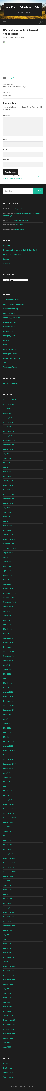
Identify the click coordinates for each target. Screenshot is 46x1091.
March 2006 (7, 1007)
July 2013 (6, 611)
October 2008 (8, 867)
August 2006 (8, 984)
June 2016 (7, 458)
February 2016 (8, 476)
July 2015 (6, 508)
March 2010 (7, 791)
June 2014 (7, 562)
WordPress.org (8, 1077)
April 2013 (7, 624)
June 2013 (7, 615)
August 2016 (8, 449)
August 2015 (8, 503)
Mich (5, 344)
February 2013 (8, 633)
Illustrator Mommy (10, 331)
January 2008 (8, 908)
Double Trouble (9, 327)
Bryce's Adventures (10, 383)
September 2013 (9, 602)
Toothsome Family (10, 367)
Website (6, 160)
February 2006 (8, 1011)
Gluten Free (19, 229)
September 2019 (9, 400)
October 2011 (8, 705)
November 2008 (9, 863)
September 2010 (9, 764)
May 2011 (7, 728)
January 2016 (8, 481)
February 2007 (8, 957)
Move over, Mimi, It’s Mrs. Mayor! (15, 85)
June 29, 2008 (8, 37)
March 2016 (7, 472)
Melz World (7, 340)
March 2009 (7, 845)
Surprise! (18, 209)
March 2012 (7, 683)
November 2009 (9, 809)
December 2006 (9, 966)
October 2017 (8, 422)
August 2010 (8, 768)
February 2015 (8, 530)
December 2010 (9, 750)
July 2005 (6, 1042)
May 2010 (7, 782)
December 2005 (9, 1020)
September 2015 (9, 499)
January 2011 (8, 746)
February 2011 (8, 741)
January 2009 (8, 854)
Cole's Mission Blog (10, 309)
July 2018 (6, 409)
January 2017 (8, 436)
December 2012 (9, 642)
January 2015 (8, 535)
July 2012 (6, 665)
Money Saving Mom (10, 349)
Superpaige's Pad (23, 6)
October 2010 (8, 759)
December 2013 (9, 588)
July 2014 (6, 557)
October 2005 (8, 1029)
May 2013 (7, 620)
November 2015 (9, 490)
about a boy (7, 94)
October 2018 (8, 404)
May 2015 (7, 517)
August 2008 (8, 876)
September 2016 (9, 445)
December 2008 (9, 858)
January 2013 (8, 638)
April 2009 (7, 840)
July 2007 (6, 935)
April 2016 (7, 467)
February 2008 (8, 903)
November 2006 (9, 971)
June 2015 (7, 512)
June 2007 (7, 939)
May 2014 (7, 566)
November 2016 (9, 440)
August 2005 (8, 1038)
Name (5, 139)
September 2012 (9, 656)
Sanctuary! (19, 225)
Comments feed (9, 1072)
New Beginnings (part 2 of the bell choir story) (20, 250)
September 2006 (9, 980)
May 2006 (7, 997)
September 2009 (9, 818)
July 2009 (6, 827)
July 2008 (6, 881)
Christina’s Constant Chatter (13, 304)
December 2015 (9, 485)
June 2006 (7, 993)
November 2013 (9, 593)
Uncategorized (11, 78)
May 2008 (7, 890)
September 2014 (9, 548)
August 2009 (8, 822)
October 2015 (8, 494)
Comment (7, 115)
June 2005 (7, 1047)
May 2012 (7, 674)
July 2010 (6, 773)
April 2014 (7, 571)
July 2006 (6, 989)
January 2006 (8, 1016)
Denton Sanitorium (10, 322)
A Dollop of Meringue (11, 300)
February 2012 (8, 687)
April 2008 (7, 894)
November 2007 (9, 917)
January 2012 (8, 692)
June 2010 (7, 777)
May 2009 (7, 836)
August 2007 (8, 930)
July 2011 (6, 719)
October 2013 (8, 598)
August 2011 (8, 714)
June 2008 (7, 885)
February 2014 (8, 579)
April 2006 (7, 1002)
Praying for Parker (10, 354)
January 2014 (8, 584)
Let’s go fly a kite (9, 336)
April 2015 (7, 521)
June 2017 (7, 427)
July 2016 (6, 454)
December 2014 (9, 539)
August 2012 (8, 660)
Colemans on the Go (10, 313)
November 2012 (9, 647)
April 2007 (7, 948)
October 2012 (8, 651)
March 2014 (7, 575)
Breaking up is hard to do (21, 220)
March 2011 (7, 737)
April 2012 (7, 678)
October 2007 (8, 921)
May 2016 (7, 463)
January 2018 (8, 418)
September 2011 (9, 710)
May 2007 (7, 944)
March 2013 (7, 629)
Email (5, 149)
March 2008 (7, 899)
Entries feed (7, 1068)
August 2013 (8, 606)
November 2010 (9, 755)
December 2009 (9, 804)
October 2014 (8, 544)
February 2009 (8, 849)
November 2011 (9, 701)
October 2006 (8, 975)
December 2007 (9, 912)
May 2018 (7, 413)
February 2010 (8, 795)
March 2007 (7, 953)
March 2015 (7, 526)
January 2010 (8, 800)
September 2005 (9, 1033)
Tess (5, 363)
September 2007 (9, 926)
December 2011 (9, 696)
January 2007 (8, 962)
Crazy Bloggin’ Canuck (11, 318)
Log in (5, 1063)
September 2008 (9, 872)
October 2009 (8, 813)
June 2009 (7, 831)
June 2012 (7, 669)
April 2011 (7, 732)
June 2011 (7, 723)
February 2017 (8, 431)
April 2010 (7, 786)
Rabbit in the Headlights (12, 358)
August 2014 (8, 553)
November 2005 (9, 1024)
